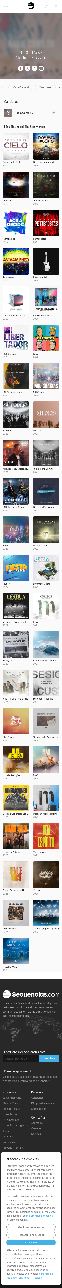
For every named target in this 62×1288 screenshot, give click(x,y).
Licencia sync (10, 1114)
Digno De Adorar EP (14, 890)
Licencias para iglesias (15, 1125)
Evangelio (8, 660)
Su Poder (7, 430)
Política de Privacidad (29, 1277)
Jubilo (6, 545)
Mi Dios (37, 430)
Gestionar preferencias (31, 1227)
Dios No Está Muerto (44, 162)
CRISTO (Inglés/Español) (46, 928)
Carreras (36, 1128)
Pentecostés (39, 238)
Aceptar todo (31, 1242)
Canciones (45, 87)
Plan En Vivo (10, 1103)
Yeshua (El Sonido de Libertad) (16, 621)
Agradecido (9, 238)
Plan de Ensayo (11, 1108)
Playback (8, 1136)
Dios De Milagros (12, 966)
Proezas (7, 200)
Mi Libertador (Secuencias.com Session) (16, 507)
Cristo (36, 890)
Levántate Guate (41, 583)
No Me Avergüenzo (13, 775)
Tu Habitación (40, 200)
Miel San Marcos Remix (45, 813)
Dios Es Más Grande (43, 507)
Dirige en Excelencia (43, 1103)
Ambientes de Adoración (16, 315)
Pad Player (9, 1142)
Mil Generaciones (12, 392)
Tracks (6, 1130)
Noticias (36, 1133)
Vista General (21, 87)
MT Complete (11, 1119)
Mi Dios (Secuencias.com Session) (16, 468)
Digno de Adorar (12, 851)
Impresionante (41, 315)
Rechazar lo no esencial (31, 1234)
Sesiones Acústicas (43, 698)
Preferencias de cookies (39, 1215)
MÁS (35, 775)
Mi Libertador (10, 353)
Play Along (8, 737)
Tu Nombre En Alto (43, 468)
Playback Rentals (13, 1147)
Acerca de (37, 1122)
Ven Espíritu (39, 851)
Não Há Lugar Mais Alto (15, 698)
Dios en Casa (40, 545)
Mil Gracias (39, 392)
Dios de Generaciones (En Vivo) (16, 813)
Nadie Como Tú (23, 112)
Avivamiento (9, 277)
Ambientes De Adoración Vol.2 (46, 660)
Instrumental (40, 277)
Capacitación (38, 1108)
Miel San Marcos (31, 52)
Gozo (36, 353)
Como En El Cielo (12, 162)
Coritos (37, 621)
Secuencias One (12, 1097)
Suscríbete (49, 1058)
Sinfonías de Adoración (45, 737)
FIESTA (6, 583)
